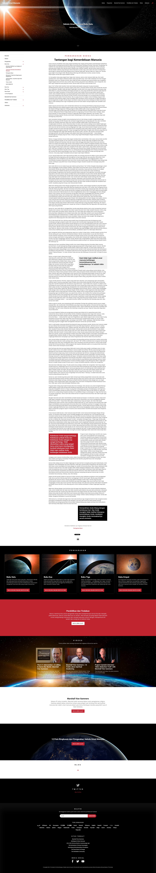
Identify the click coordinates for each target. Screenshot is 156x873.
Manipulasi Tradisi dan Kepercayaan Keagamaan (14, 76)
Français (106, 825)
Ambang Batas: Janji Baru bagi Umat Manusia (14, 79)
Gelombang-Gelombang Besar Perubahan (78, 847)
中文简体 (63, 825)
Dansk (75, 825)
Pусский (92, 827)
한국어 (54, 827)
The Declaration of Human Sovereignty (78, 845)
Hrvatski (117, 825)
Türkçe (115, 827)
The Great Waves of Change (78, 849)
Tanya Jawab (9, 82)
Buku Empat (7, 91)
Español (99, 825)
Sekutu (103, 3)
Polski (73, 827)
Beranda (7, 55)
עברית (111, 825)
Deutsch (81, 825)
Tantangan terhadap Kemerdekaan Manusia (13, 70)
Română (86, 827)
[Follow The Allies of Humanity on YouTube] (83, 861)
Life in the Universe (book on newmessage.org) (78, 843)
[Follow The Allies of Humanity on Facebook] (72, 861)
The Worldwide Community (78, 851)
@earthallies (78, 792)
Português (79, 827)
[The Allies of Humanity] (11, 3)
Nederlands (66, 827)
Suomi (103, 827)
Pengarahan (109, 3)
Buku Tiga (7, 89)
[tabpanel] (49, 663)
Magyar (59, 827)
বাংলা (50, 825)
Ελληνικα (87, 825)
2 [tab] (79, 682)
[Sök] (153, 3)
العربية (38, 825)
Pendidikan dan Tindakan (132, 3)
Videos (141, 3)
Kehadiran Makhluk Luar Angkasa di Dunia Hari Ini (14, 67)
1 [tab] (77, 682)
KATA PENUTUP (9, 84)
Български (55, 825)
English (93, 825)
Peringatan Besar (9, 73)
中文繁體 (69, 825)
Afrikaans (44, 825)
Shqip (98, 827)
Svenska (109, 827)
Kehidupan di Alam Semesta (78, 841)
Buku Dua (7, 87)
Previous (33, 663)
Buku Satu (7, 64)
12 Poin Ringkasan (9, 93)
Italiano (48, 827)
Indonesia (41, 827)
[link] (23, 62)
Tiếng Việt (78, 830)
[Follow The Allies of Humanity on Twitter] (78, 861)
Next (122, 663)
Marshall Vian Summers (119, 3)
